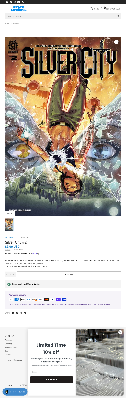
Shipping (7, 250)
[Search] (118, 16)
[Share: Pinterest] (21, 312)
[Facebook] (7, 2)
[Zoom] (116, 42)
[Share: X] (17, 312)
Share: (7, 313)
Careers (8, 354)
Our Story (8, 344)
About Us (8, 340)
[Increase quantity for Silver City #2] (14, 274)
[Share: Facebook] (13, 312)
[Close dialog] (120, 332)
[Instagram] (15, 2)
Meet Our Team (11, 347)
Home (7, 23)
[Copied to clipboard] (25, 312)
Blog (6, 351)
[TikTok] (27, 2)
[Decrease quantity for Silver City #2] (7, 274)
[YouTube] (19, 2)
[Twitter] (11, 2)
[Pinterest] (23, 2)
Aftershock (10, 237)
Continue (51, 379)
